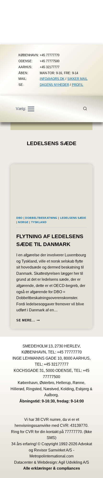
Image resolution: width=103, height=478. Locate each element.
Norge (23, 222)
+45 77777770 (69, 352)
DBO (19, 217)
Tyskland (38, 222)
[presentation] (51, 187)
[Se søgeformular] (87, 109)
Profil (77, 85)
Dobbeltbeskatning (41, 217)
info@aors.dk (52, 79)
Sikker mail (77, 79)
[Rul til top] (92, 470)
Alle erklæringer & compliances (51, 468)
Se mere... (28, 320)
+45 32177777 (56, 364)
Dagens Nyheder (54, 85)
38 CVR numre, (48, 420)
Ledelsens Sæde (73, 217)
